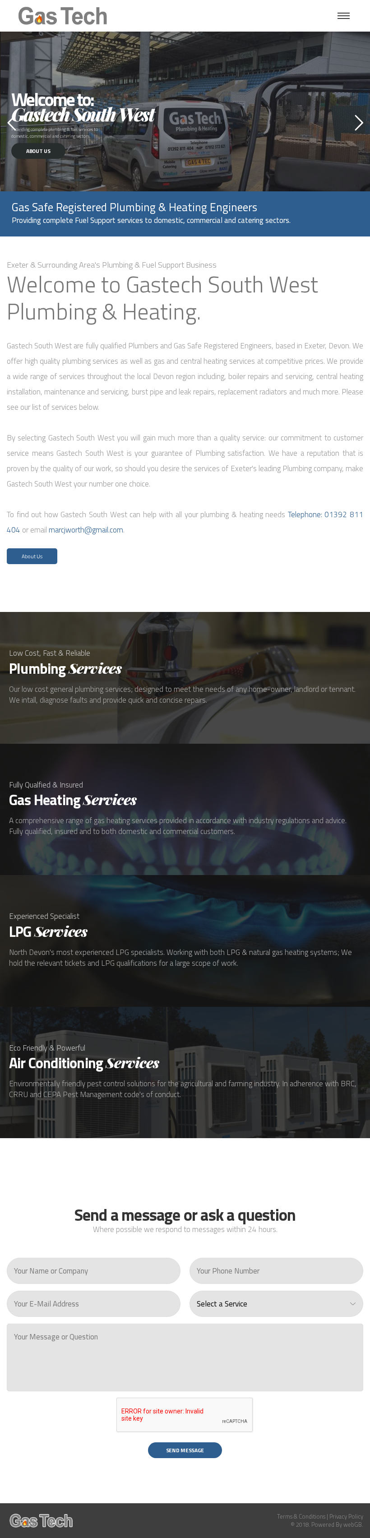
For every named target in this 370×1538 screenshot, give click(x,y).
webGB (352, 1524)
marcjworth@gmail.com (86, 530)
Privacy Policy (346, 1516)
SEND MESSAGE (185, 1450)
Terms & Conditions (301, 1516)
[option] (190, 210)
